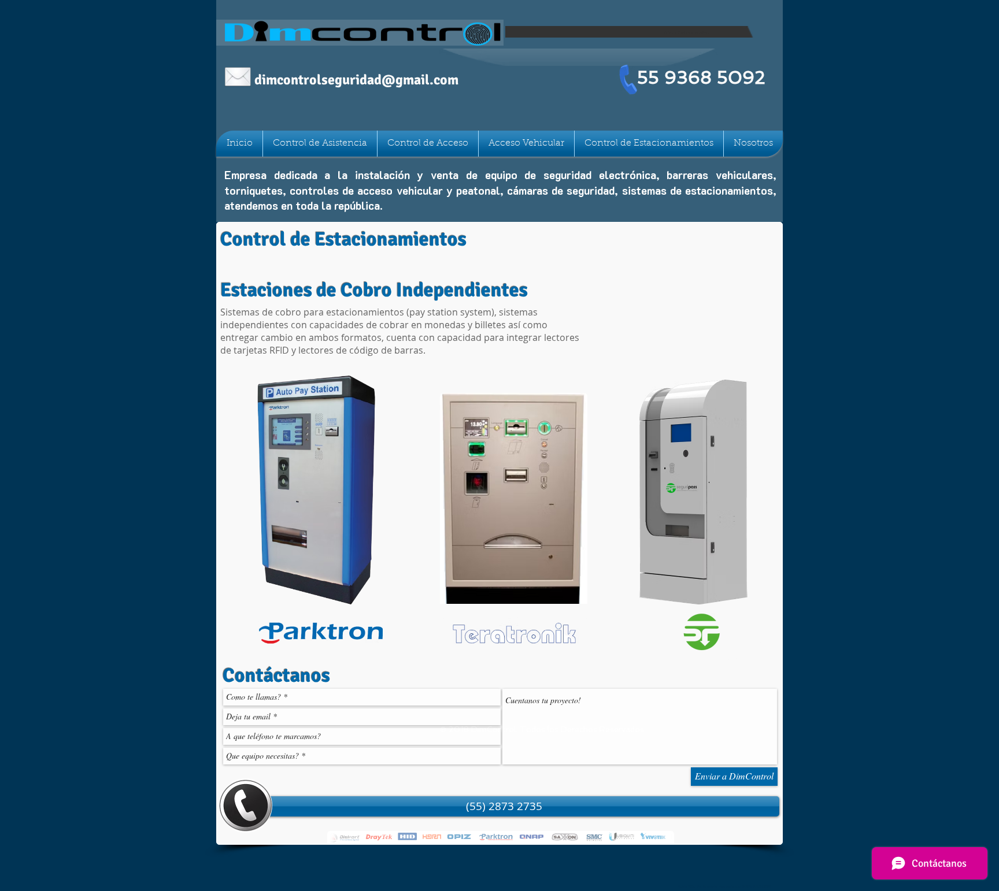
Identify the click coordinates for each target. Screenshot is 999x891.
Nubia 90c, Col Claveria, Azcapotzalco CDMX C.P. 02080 (724, 886)
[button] (504, 806)
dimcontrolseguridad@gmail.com (356, 79)
